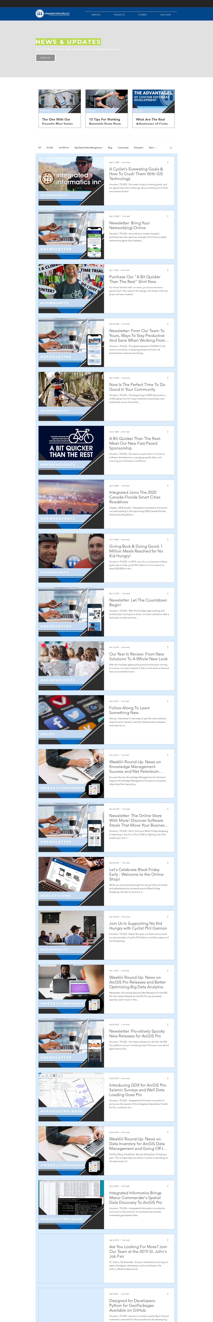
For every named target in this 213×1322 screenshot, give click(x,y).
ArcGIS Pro (64, 147)
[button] (171, 147)
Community (123, 147)
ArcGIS (50, 147)
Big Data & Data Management (88, 147)
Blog (110, 147)
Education (138, 147)
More (151, 147)
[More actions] (169, 162)
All (39, 147)
